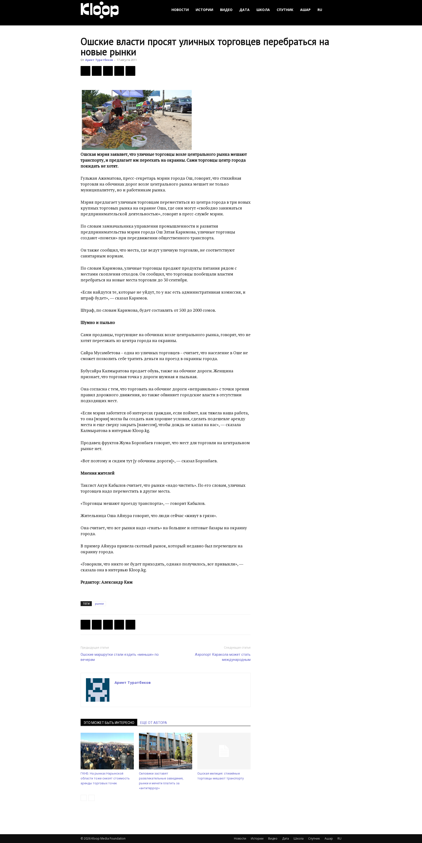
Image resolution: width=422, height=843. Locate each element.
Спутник (285, 9)
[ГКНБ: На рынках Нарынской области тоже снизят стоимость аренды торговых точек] (107, 751)
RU (319, 9)
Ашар (305, 9)
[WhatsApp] (130, 71)
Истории (204, 9)
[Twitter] (97, 71)
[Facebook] (85, 71)
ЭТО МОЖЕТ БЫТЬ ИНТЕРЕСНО (109, 723)
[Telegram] (119, 71)
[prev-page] (84, 798)
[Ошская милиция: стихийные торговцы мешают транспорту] (224, 751)
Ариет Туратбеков (99, 60)
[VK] (108, 71)
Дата (244, 9)
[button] (335, 10)
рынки (99, 603)
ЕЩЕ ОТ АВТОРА (153, 723)
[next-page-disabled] (91, 798)
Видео (226, 9)
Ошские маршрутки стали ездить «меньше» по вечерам (120, 657)
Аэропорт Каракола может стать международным (223, 657)
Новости (180, 9)
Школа (263, 9)
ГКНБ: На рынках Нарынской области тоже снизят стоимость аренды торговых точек (105, 778)
